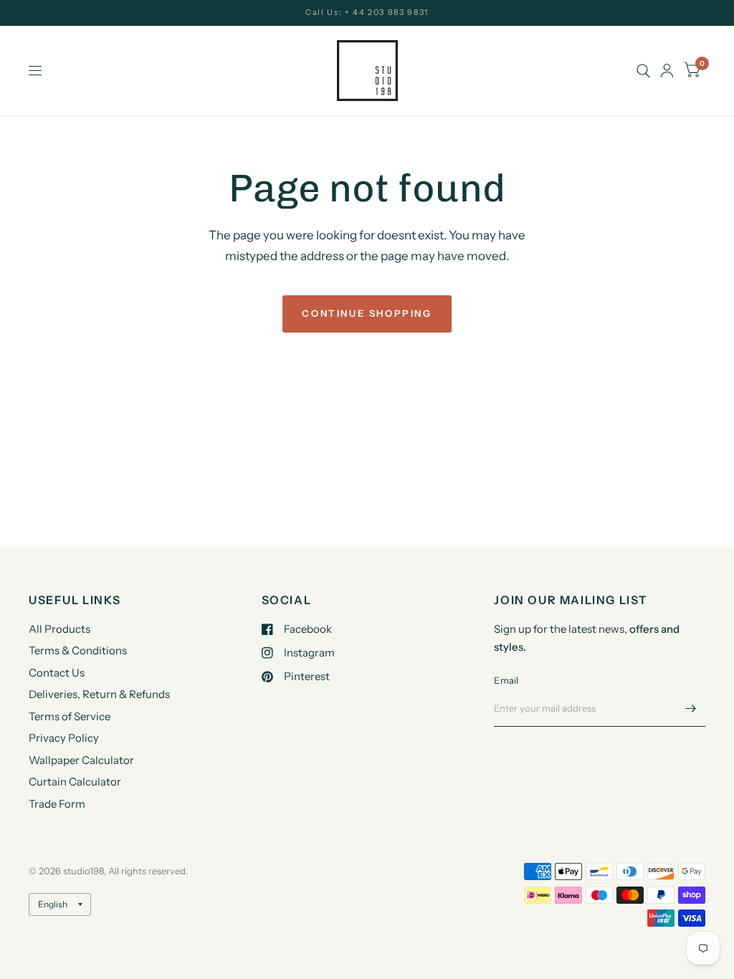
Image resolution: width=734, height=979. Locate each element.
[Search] (643, 70)
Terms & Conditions (78, 650)
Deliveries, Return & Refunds (99, 694)
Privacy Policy (64, 738)
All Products (59, 629)
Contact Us (57, 672)
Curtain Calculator (75, 781)
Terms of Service (69, 716)
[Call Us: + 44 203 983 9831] (367, 12)
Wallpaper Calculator (81, 760)
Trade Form (57, 804)
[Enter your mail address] (691, 708)
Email (506, 680)
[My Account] (667, 70)
